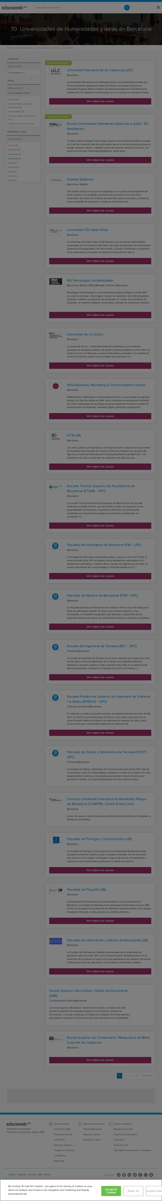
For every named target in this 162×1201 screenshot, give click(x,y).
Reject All (133, 1191)
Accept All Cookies (111, 1191)
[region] (81, 1190)
